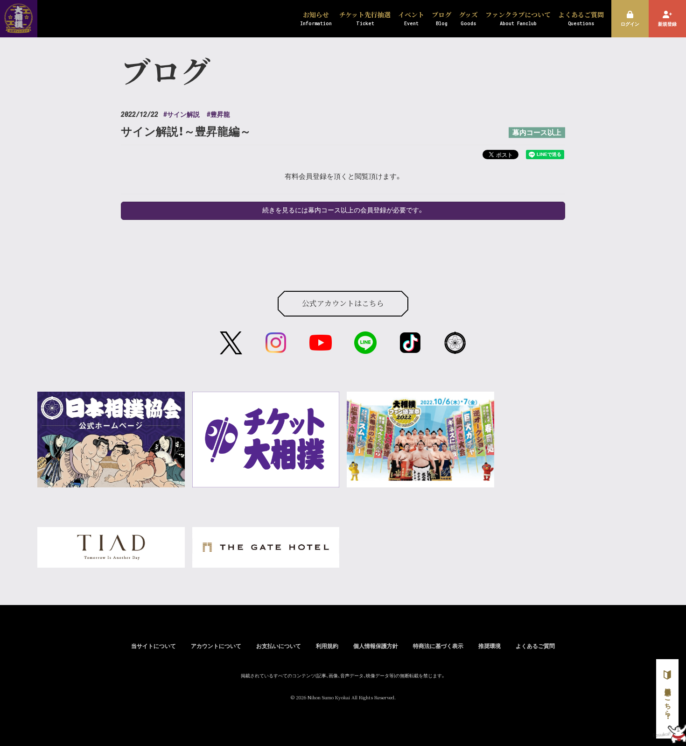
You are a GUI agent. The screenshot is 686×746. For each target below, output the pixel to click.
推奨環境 (489, 646)
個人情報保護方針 (375, 646)
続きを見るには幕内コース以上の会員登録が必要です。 (343, 210)
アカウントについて (216, 646)
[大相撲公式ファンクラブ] (18, 27)
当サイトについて (153, 646)
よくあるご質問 (535, 646)
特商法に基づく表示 (438, 646)
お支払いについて (278, 646)
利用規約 (327, 646)
